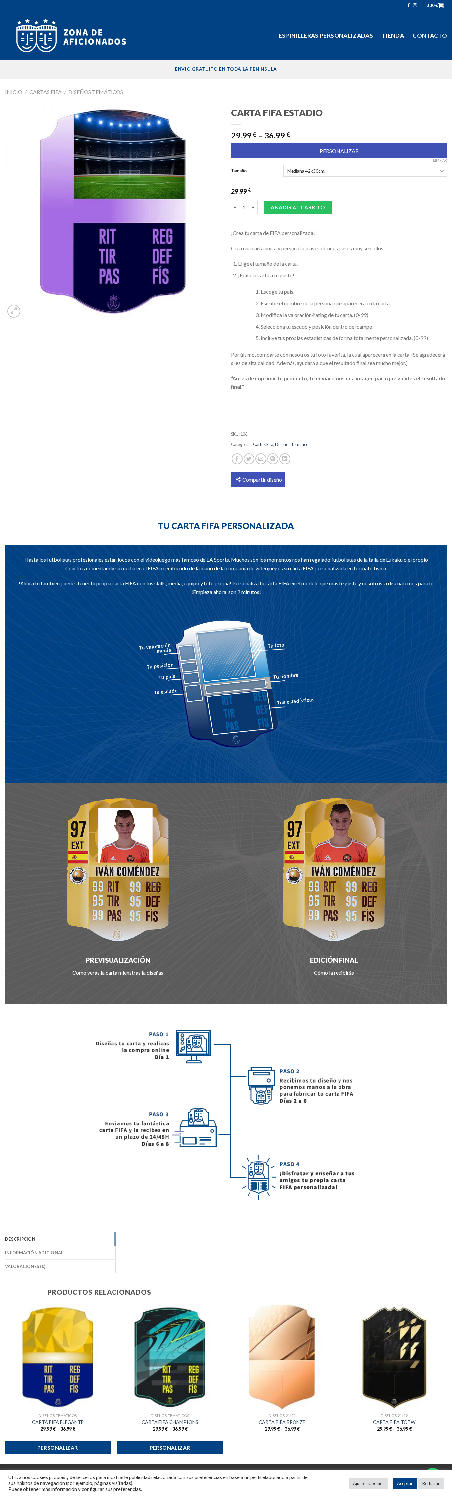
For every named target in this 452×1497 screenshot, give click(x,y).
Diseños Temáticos (95, 92)
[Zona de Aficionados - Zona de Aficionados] (71, 35)
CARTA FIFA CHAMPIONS (170, 1422)
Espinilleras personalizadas (326, 35)
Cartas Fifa (45, 92)
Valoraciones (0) (25, 1266)
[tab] (60, 1238)
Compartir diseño (262, 479)
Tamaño (239, 170)
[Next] (447, 1383)
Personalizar (339, 151)
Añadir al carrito (298, 207)
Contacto (430, 35)
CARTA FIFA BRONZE (282, 1422)
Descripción (20, 1238)
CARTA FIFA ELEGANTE (58, 1422)
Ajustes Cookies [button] (368, 1483)
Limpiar (440, 160)
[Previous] (5, 1383)
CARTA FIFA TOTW (394, 1422)
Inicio (13, 92)
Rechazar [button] (431, 1483)
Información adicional (34, 1252)
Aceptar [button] (405, 1483)
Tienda (393, 35)
